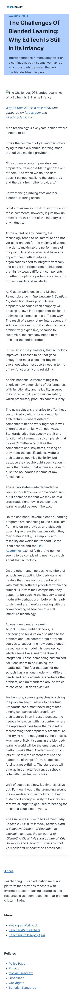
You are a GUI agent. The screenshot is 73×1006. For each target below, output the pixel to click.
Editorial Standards (22, 987)
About (8, 871)
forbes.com (33, 112)
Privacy (14, 968)
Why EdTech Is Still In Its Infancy (28, 108)
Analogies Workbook (23, 925)
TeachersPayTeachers (24, 930)
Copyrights (16, 983)
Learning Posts (19, 15)
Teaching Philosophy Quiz (27, 935)
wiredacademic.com (20, 117)
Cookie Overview (21, 973)
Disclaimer (16, 978)
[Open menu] (65, 7)
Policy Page (17, 963)
